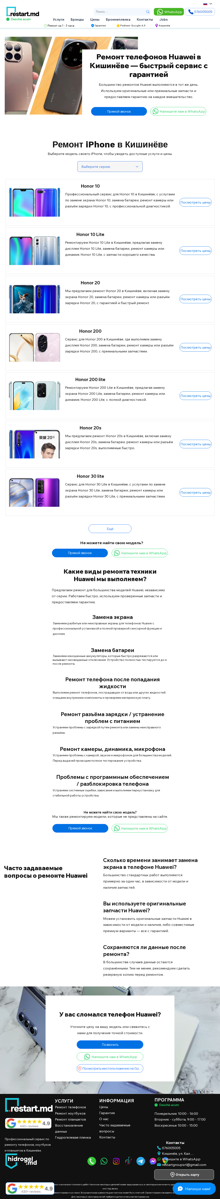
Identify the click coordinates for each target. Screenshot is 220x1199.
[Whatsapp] (104, 1161)
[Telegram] (140, 1161)
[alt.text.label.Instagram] (116, 1161)
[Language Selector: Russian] (207, 4)
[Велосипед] (156, 1105)
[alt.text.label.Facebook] (153, 1161)
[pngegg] (91, 1161)
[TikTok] (128, 1161)
